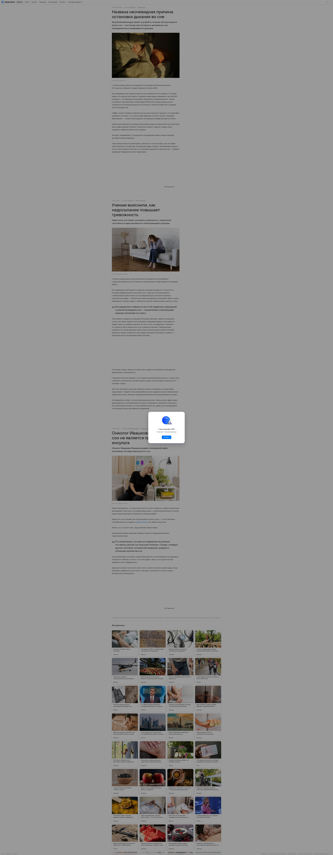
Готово (166, 437)
